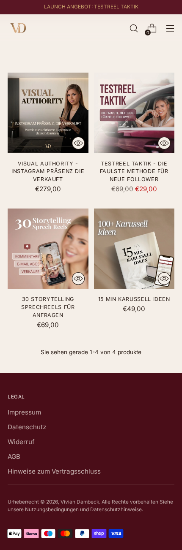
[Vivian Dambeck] (18, 28)
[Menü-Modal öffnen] (170, 28)
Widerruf (21, 442)
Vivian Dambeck (80, 502)
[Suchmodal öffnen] (133, 28)
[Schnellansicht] (78, 143)
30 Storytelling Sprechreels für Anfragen (47, 307)
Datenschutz (27, 427)
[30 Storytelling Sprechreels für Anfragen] (48, 249)
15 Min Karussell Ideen (134, 299)
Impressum (24, 412)
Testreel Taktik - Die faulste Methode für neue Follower (134, 171)
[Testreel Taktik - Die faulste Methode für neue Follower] (134, 113)
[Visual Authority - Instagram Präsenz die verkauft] (48, 113)
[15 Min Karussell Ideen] (134, 249)
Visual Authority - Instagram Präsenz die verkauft (47, 171)
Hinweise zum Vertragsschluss (54, 471)
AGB (14, 456)
